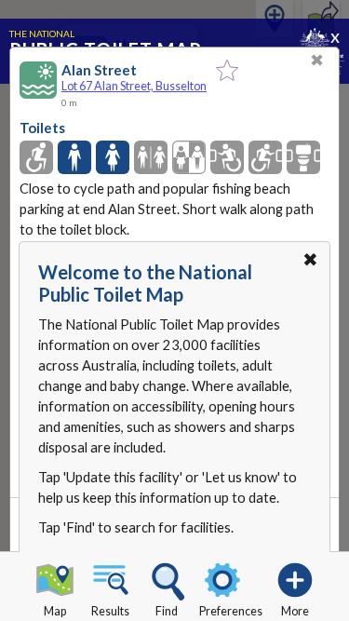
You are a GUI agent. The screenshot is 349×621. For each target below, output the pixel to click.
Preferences (230, 611)
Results (110, 611)
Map (55, 611)
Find (166, 611)
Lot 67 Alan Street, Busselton (134, 86)
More (295, 611)
